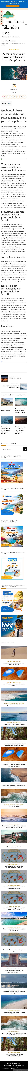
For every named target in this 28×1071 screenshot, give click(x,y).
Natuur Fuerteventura (14, 864)
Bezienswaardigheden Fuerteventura (14, 703)
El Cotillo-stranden (14, 806)
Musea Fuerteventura (14, 845)
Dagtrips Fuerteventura (14, 661)
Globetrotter (14, 89)
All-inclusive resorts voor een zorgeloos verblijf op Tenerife (20, 410)
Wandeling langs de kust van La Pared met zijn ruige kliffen (14, 992)
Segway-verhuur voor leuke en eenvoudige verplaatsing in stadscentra (14, 826)
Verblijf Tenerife (14, 49)
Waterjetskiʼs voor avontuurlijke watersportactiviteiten (14, 1055)
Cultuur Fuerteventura (14, 763)
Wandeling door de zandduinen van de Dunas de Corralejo (14, 663)
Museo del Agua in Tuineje (14, 847)
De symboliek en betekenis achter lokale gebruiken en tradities (14, 765)
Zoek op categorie (14, 1067)
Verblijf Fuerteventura (14, 783)
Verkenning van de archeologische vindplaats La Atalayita (14, 971)
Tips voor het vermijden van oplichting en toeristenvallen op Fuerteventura (14, 744)
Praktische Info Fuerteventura (14, 742)
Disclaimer (6, 1069)
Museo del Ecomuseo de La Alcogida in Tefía (14, 950)
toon (9, 103)
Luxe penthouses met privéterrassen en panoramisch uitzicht (14, 908)
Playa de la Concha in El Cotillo (14, 705)
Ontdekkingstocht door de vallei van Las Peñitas (14, 684)
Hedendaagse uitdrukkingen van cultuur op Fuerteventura (14, 1013)
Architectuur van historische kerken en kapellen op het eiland (14, 887)
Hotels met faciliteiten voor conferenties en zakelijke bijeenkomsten (14, 1034)
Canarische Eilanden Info (13, 27)
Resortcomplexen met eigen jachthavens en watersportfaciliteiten (14, 786)
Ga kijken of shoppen (12, 5)
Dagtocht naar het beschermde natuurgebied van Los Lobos (14, 866)
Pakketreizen (4, 1067)
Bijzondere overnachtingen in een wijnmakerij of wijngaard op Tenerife (5, 430)
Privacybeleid (20, 1065)
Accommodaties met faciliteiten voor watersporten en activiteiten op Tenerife (20, 430)
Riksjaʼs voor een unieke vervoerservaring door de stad (14, 929)
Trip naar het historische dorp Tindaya (14, 724)
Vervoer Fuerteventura (14, 824)
